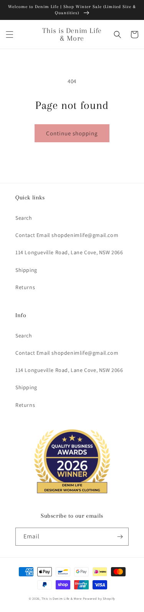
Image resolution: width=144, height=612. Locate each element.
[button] (9, 34)
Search (23, 217)
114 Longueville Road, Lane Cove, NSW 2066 (69, 252)
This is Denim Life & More (61, 598)
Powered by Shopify (99, 598)
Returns (25, 287)
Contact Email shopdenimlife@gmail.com (66, 235)
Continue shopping (72, 133)
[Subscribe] (119, 537)
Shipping (26, 270)
